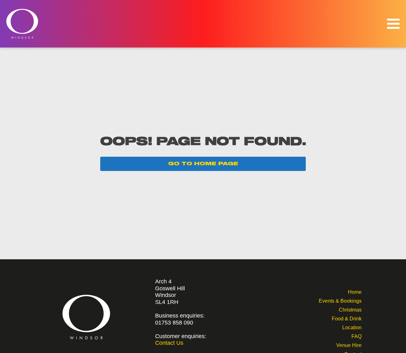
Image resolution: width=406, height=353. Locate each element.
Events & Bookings (340, 300)
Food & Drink (347, 318)
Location (352, 327)
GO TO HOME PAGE (203, 163)
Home (355, 291)
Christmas (350, 309)
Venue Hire (349, 345)
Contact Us (169, 343)
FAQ (356, 336)
